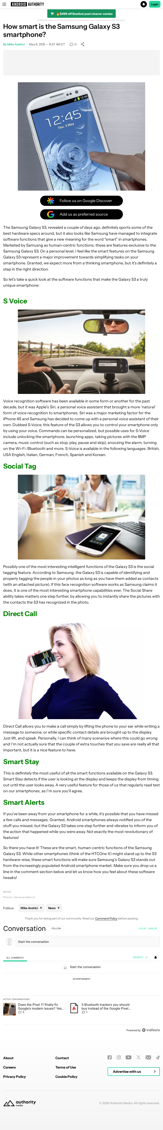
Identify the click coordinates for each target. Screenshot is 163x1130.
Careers (9, 1067)
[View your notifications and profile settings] (155, 957)
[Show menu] (4, 4)
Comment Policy (106, 918)
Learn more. (118, 20)
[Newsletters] (148, 1057)
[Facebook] (110, 1057)
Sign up (152, 928)
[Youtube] (128, 1057)
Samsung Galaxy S (24, 897)
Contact (62, 1058)
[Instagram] (119, 1057)
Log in (142, 928)
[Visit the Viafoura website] (151, 1030)
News (7, 891)
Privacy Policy (14, 1076)
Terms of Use (65, 1067)
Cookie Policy (66, 1076)
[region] (81, 979)
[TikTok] (158, 1057)
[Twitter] (138, 1057)
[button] (81, 4)
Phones (7, 897)
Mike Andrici (16, 44)
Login (155, 4)
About (8, 1058)
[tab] (15, 957)
